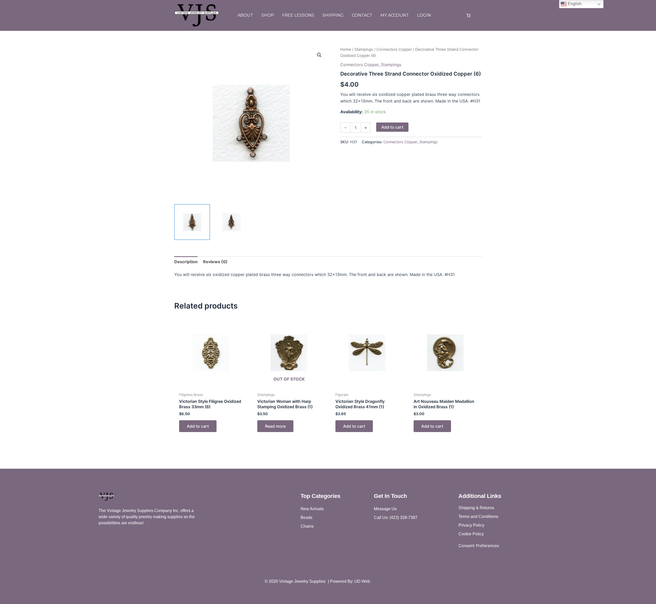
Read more (275, 426)
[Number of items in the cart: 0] (468, 15)
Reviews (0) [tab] (215, 261)
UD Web (362, 581)
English (574, 4)
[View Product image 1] (192, 222)
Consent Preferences (478, 545)
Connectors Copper (394, 49)
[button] (319, 55)
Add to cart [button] (198, 426)
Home (345, 49)
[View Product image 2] (231, 222)
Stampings (363, 49)
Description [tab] (186, 261)
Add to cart (392, 127)
